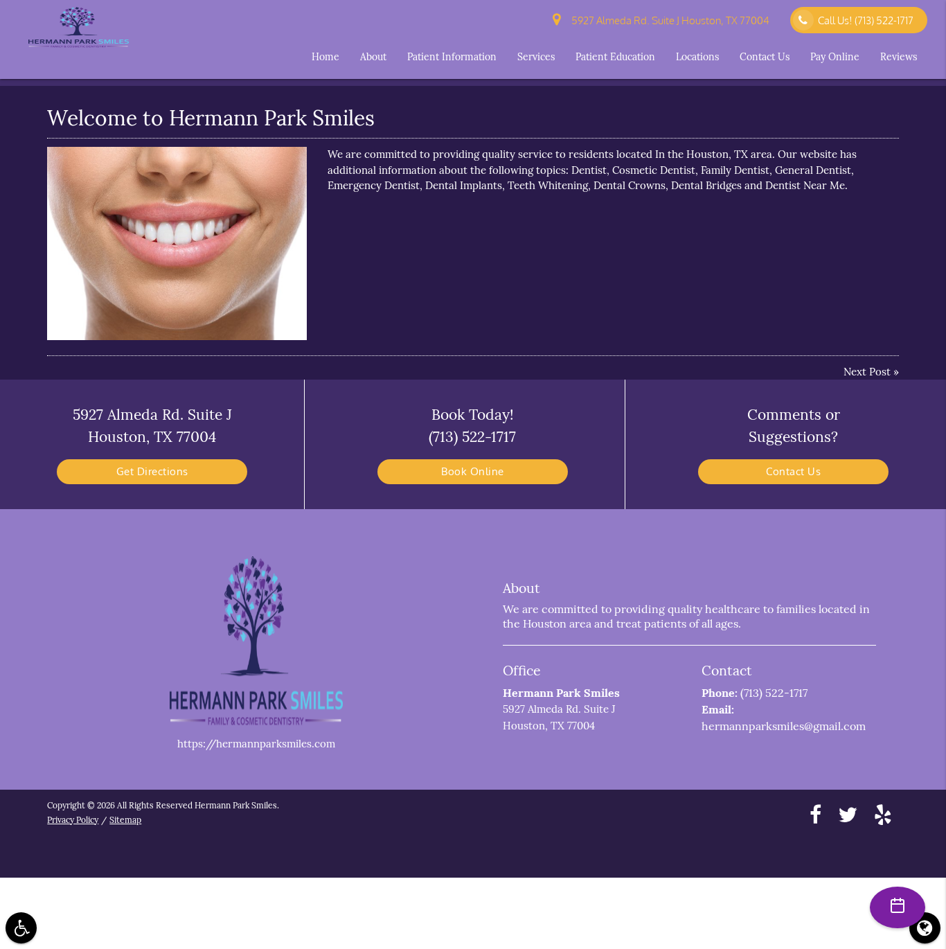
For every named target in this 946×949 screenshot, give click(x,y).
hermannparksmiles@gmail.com (784, 726)
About (373, 57)
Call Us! (865, 20)
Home (325, 57)
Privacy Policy (72, 820)
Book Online (472, 471)
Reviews (898, 57)
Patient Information (452, 57)
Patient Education (615, 57)
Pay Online (834, 57)
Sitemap (125, 820)
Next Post (867, 371)
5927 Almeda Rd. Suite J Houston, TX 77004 (668, 20)
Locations (697, 57)
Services (536, 57)
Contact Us (764, 57)
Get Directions (152, 471)
